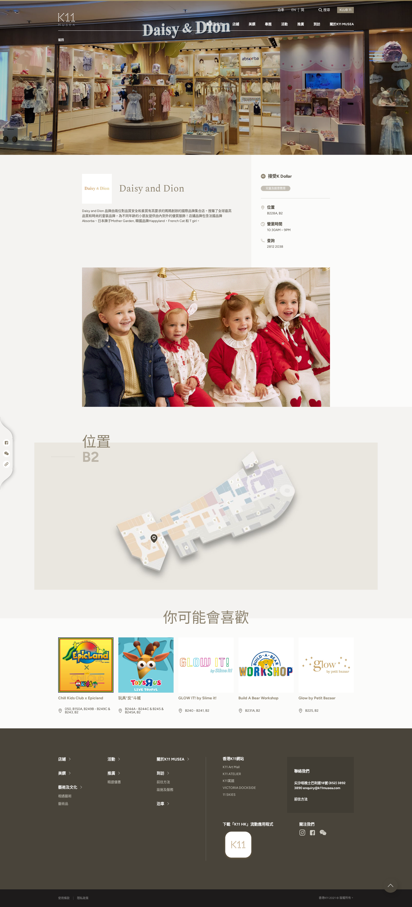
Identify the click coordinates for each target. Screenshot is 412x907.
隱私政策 (82, 898)
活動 (284, 24)
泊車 (281, 10)
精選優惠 (114, 782)
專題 (268, 24)
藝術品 (63, 804)
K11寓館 (228, 781)
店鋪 (235, 24)
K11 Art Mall (231, 767)
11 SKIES (229, 795)
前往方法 (163, 782)
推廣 (300, 24)
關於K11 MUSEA (342, 24)
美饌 (252, 24)
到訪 (317, 24)
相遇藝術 (65, 796)
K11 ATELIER (232, 774)
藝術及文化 (214, 24)
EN (293, 10)
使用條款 (64, 898)
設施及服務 (165, 790)
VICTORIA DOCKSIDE (239, 788)
